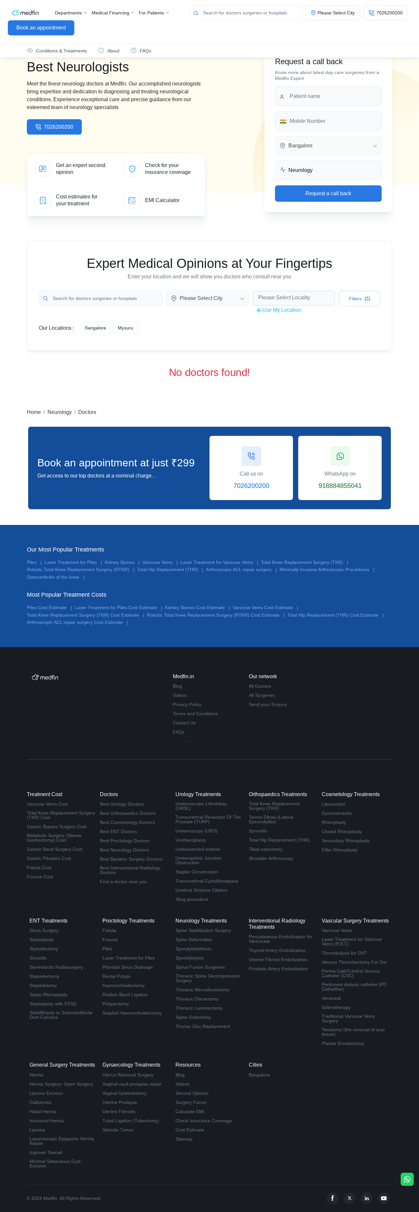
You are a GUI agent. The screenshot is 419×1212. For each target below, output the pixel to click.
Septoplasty (41, 939)
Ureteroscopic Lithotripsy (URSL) (201, 806)
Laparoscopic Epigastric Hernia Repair (61, 1141)
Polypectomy (115, 1003)
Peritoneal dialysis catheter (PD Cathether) (354, 986)
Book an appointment (41, 27)
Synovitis (258, 831)
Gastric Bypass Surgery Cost (56, 826)
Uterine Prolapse (119, 1102)
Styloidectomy (43, 948)
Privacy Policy (187, 704)
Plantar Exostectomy (343, 1043)
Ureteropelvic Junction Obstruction (198, 860)
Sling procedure (191, 899)
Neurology (59, 412)
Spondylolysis (189, 958)
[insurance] (161, 169)
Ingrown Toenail (45, 1152)
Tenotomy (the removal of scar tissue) (353, 1031)
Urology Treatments (198, 794)
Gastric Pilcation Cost (49, 858)
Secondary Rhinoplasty (346, 840)
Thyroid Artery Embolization (277, 950)
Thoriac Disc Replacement (202, 1026)
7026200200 (58, 127)
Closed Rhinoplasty (342, 831)
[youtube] (384, 1198)
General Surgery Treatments (62, 1065)
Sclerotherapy (336, 1007)
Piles (34, 562)
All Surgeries (262, 695)
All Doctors (260, 686)
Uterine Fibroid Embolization (278, 959)
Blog (177, 686)
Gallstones (40, 1102)
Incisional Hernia (46, 1120)
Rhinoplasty (334, 822)
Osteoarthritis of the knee (55, 577)
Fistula (109, 930)
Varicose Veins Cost (47, 804)
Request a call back (328, 193)
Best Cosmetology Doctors (127, 822)
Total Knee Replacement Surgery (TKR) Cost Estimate (85, 615)
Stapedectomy (44, 976)
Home (34, 412)
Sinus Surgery (44, 930)
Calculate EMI (189, 1111)
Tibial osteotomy (265, 849)
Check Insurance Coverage (203, 1120)
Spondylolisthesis (193, 948)
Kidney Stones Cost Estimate (197, 607)
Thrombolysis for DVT (344, 953)
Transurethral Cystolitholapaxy (206, 881)
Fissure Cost (40, 876)
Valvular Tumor (118, 1130)
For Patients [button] (152, 12)
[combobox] (328, 145)
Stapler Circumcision (196, 871)
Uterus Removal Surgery (128, 1074)
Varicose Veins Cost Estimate (265, 607)
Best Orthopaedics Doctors (127, 813)
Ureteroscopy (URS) (196, 831)
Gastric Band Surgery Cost (54, 849)
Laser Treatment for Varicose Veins (219, 562)
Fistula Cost (39, 867)
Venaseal (331, 998)
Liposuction (333, 804)
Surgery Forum (191, 1102)
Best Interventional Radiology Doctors (130, 870)
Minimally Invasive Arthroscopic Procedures (327, 569)
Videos (180, 695)
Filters (355, 298)
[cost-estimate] (72, 200)
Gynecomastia (337, 813)
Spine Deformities (193, 939)
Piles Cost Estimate (49, 607)
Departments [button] (69, 12)
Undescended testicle (197, 849)
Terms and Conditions (195, 713)
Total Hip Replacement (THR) (170, 569)
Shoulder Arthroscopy (271, 858)
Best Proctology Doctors (125, 840)
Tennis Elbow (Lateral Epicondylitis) (271, 819)
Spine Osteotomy (193, 1017)
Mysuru (125, 327)
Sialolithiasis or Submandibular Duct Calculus (61, 1014)
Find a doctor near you (123, 881)
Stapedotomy (43, 985)
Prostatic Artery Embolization (278, 968)
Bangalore (259, 1074)
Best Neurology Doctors (124, 850)
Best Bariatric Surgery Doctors (131, 859)
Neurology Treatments (201, 920)
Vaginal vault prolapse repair (131, 1084)
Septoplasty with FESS (52, 1003)
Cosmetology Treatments (351, 794)
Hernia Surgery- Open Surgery (61, 1084)
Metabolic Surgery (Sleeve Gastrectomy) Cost (54, 837)
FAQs (178, 732)
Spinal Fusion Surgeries (200, 967)
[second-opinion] (72, 169)
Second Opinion (192, 1093)
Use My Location (281, 310)
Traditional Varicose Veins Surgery (348, 1018)
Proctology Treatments (128, 920)
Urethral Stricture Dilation (201, 890)
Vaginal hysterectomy (124, 1093)
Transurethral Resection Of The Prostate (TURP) (208, 819)
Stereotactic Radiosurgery (56, 967)
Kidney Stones (122, 562)
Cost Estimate (189, 1130)
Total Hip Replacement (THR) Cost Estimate (335, 615)
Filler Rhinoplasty (339, 850)
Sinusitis (37, 958)
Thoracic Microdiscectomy (202, 989)
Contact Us (184, 722)
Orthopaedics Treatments (278, 794)
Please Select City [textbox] (201, 298)
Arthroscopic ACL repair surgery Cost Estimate (77, 622)
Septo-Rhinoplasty (48, 994)
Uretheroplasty (190, 840)
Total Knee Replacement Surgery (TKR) (304, 562)
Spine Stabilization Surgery (203, 930)
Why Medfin (185, 741)
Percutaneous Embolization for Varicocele (280, 938)
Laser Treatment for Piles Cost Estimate (118, 607)
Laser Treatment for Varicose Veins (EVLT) (352, 941)
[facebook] (332, 1198)
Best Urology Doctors (122, 804)
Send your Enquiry (268, 704)
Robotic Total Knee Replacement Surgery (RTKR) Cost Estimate (216, 615)
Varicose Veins (160, 562)
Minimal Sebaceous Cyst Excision (55, 1163)
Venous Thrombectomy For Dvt (354, 962)
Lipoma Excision (46, 1093)
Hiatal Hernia (42, 1111)
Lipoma (37, 1130)
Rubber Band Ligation (125, 994)
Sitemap (183, 1139)
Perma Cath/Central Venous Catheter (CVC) (351, 973)
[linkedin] (367, 1198)
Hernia (36, 1074)
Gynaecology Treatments (131, 1065)
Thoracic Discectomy (197, 999)
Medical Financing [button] (111, 12)
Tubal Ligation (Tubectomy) (130, 1120)
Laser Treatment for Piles (73, 562)
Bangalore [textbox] (300, 145)
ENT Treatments (48, 920)
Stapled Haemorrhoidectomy (132, 1013)
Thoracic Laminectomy (199, 1008)
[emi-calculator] (161, 200)
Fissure (110, 939)
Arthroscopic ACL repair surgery (241, 569)
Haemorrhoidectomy (123, 985)
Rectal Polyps (116, 976)
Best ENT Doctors (118, 831)
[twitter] (349, 1198)
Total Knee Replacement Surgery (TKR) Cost (61, 815)
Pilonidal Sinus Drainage (127, 967)
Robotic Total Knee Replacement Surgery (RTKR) (81, 569)
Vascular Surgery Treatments (355, 920)
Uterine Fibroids (119, 1111)
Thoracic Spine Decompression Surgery (207, 978)
